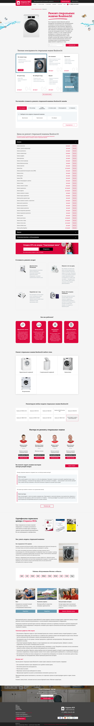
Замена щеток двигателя (22, 203)
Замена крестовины (21, 218)
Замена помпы (21, 62)
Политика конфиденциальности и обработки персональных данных (55, 724)
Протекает (67, 56)
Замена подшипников (53, 82)
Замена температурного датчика (22, 80)
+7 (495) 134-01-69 (73, 4)
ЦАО (22, 576)
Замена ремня (20, 215)
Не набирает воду (38, 75)
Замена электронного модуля (54, 59)
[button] (77, 525)
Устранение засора (22, 59)
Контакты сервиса (42, 601)
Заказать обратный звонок (68, 611)
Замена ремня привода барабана (53, 61)
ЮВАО (44, 576)
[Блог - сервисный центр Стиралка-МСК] (25, 594)
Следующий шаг (69, 125)
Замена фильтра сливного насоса (24, 61)
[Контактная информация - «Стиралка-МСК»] (47, 594)
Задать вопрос (71, 465)
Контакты (54, 4)
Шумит (50, 75)
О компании (48, 4)
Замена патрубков (68, 63)
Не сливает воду (22, 57)
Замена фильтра (20, 158)
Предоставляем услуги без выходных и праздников (46, 1)
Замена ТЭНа (20, 78)
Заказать (74, 148)
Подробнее (25, 611)
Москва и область (75, 1)
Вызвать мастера (65, 1)
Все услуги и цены (47, 94)
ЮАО (49, 576)
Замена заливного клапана (39, 79)
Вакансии (60, 4)
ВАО (38, 576)
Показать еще (47, 506)
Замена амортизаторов (53, 64)
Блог (65, 4)
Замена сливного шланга (69, 60)
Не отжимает (52, 56)
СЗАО (66, 576)
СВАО (32, 576)
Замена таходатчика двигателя (23, 210)
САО (27, 576)
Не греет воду (21, 75)
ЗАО (61, 576)
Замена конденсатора (21, 153)
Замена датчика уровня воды (54, 63)
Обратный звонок (20, 718)
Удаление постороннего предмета (54, 79)
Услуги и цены (41, 4)
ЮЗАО (55, 576)
